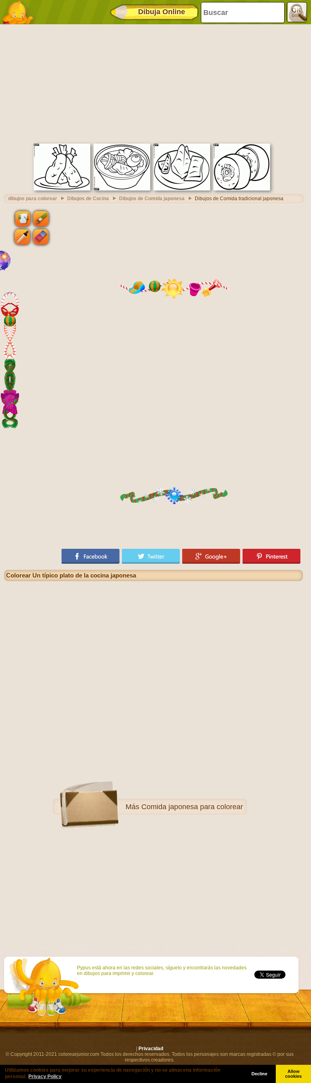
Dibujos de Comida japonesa (152, 198)
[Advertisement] (153, 83)
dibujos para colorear (32, 198)
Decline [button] (259, 1073)
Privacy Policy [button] (45, 1076)
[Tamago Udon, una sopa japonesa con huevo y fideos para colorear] (122, 189)
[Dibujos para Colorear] (20, 12)
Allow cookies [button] (293, 1074)
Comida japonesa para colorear (192, 807)
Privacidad (150, 1048)
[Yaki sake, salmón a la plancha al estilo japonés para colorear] (181, 189)
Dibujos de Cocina (88, 198)
